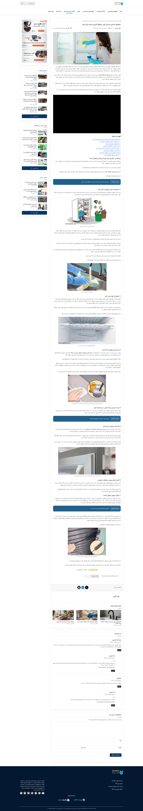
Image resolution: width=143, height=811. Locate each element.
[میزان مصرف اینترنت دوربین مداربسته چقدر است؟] (42, 192)
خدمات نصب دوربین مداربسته (115, 786)
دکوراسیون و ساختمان (88, 11)
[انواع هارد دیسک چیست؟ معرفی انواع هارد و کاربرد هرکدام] (42, 77)
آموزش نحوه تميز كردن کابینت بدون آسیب (87, 622)
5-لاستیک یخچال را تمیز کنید (111, 150)
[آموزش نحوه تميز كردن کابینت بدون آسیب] (86, 615)
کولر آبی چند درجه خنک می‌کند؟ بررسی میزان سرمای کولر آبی (30, 85)
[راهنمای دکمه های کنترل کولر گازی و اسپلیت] (42, 133)
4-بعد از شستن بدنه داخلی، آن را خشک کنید (107, 148)
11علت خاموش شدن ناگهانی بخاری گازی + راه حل (30, 198)
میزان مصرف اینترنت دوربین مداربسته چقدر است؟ (30, 190)
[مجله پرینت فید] (79, 800)
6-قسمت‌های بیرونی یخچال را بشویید (109, 153)
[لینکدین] (25, 793)
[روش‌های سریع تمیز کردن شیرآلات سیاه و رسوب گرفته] (110, 615)
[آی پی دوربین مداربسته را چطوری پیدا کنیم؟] (42, 184)
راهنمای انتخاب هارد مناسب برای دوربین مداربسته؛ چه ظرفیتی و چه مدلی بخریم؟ (30, 93)
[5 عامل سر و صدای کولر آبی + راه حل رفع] (42, 155)
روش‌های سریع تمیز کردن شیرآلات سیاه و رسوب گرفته (111, 622)
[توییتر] (32, 793)
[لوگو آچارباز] (118, 4)
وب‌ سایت (83, 747)
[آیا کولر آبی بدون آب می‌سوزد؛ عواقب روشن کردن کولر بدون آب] (42, 100)
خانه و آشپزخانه (101, 11)
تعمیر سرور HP (118, 783)
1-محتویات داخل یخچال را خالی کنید (109, 141)
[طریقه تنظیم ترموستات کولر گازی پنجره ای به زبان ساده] (42, 162)
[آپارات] (39, 793)
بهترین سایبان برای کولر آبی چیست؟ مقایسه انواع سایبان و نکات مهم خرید (29, 109)
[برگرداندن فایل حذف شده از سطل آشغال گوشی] (42, 147)
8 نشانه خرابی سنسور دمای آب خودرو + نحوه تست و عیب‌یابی (29, 138)
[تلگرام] (28, 793)
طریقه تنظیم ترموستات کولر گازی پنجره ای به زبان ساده (30, 160)
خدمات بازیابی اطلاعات (117, 781)
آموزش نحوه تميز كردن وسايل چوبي (65, 622)
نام (120, 740)
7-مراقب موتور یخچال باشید (111, 155)
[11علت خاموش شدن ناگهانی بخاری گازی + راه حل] (42, 199)
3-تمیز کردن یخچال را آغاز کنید (111, 146)
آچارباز (50, 808)
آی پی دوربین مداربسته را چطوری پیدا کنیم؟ (31, 183)
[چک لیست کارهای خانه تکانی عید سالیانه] (42, 206)
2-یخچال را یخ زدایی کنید (112, 144)
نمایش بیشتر (35, 116)
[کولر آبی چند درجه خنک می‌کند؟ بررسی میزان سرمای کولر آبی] (42, 85)
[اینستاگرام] (21, 793)
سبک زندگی (58, 11)
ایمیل (119, 747)
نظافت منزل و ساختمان (69, 11)
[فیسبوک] (35, 793)
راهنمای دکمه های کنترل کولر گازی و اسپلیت (30, 131)
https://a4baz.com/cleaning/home (107, 667)
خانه (121, 11)
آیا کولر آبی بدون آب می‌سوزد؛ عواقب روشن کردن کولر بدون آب (30, 101)
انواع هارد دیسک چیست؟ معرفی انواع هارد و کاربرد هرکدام (30, 77)
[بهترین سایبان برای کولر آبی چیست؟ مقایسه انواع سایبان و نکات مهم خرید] (42, 108)
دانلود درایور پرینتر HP (117, 789)
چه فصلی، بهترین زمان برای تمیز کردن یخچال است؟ (106, 139)
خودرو (78, 11)
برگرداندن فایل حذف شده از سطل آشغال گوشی (30, 146)
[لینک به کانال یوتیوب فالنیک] (43, 793)
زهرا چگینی (116, 596)
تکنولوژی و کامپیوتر (113, 11)
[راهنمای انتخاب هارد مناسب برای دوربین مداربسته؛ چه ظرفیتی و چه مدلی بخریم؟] (42, 93)
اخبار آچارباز (51, 11)
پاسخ (119, 650)
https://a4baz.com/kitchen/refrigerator (106, 702)
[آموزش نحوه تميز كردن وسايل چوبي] (63, 615)
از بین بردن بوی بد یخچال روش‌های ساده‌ (108, 353)
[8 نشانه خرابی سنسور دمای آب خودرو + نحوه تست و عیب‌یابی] (42, 140)
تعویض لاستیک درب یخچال (65, 442)
